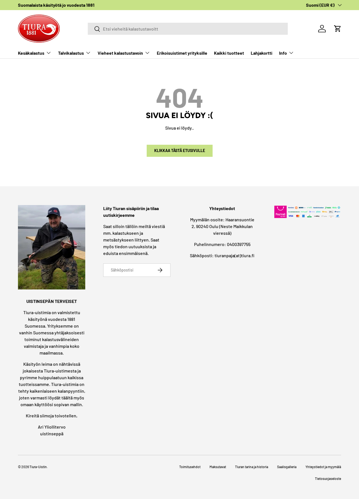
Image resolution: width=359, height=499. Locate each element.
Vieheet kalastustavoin (120, 53)
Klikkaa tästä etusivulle (179, 150)
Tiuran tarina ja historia (251, 467)
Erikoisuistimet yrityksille (182, 53)
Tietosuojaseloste (328, 478)
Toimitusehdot (190, 467)
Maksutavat (218, 467)
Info (283, 53)
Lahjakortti (261, 53)
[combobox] (187, 29)
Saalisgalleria (286, 467)
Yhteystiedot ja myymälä (323, 467)
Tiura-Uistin (38, 467)
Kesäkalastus (31, 53)
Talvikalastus (71, 53)
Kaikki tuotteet (229, 53)
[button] (338, 28)
